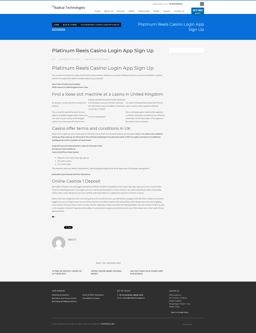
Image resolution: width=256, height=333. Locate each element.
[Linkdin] (195, 4)
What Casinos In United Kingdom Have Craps (70, 87)
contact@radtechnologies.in (133, 298)
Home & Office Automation (93, 295)
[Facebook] (187, 4)
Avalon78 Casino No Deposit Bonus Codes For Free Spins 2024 (77, 146)
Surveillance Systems (91, 298)
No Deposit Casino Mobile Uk (63, 149)
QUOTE (198, 11)
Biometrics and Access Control (64, 298)
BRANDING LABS (108, 324)
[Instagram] (191, 4)
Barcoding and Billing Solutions (64, 301)
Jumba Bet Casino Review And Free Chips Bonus (71, 174)
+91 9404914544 (176, 4)
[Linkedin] (202, 324)
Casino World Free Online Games (65, 152)
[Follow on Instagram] (198, 324)
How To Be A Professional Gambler (66, 84)
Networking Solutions (60, 295)
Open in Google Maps (179, 312)
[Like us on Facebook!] (194, 324)
